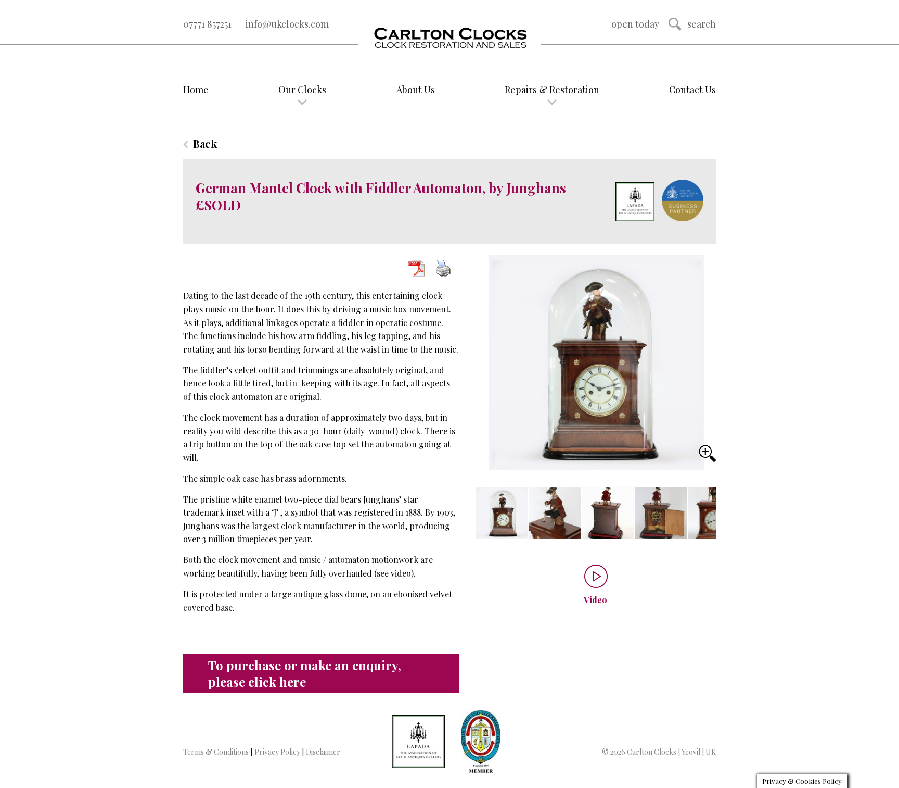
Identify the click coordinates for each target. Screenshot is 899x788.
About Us (415, 89)
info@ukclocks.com (287, 24)
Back (205, 143)
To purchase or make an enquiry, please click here (304, 673)
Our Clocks (302, 89)
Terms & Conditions (216, 752)
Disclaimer (323, 752)
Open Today (635, 24)
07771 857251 (207, 24)
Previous (485, 514)
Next (702, 518)
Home (196, 89)
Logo (449, 38)
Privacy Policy (277, 752)
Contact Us (692, 89)
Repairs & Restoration (552, 89)
